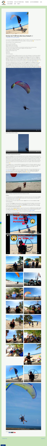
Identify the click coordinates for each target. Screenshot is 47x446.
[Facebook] (0, 222)
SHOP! (18, 3)
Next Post (43, 438)
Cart (15, 3)
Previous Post (4, 438)
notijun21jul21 (8, 37)
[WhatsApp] (0, 223)
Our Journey (10, 3)
